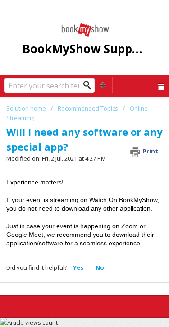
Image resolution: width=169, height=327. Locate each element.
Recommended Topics (88, 108)
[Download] (68, 154)
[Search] (89, 85)
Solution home (26, 108)
